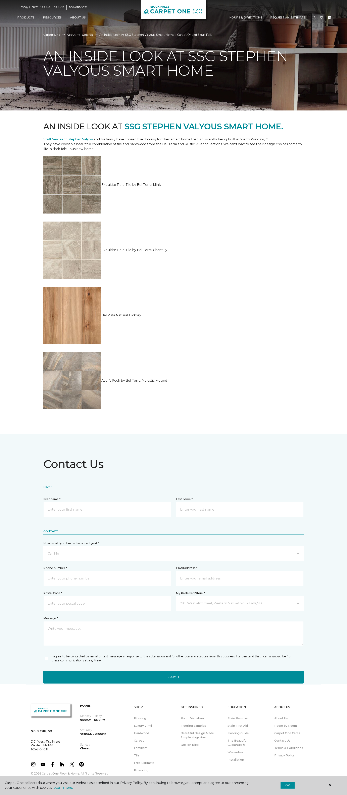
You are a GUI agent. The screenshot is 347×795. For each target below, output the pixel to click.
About (71, 35)
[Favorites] (322, 17)
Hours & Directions (245, 17)
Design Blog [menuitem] (190, 745)
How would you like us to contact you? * (71, 543)
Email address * (186, 568)
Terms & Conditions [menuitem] (288, 748)
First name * (51, 499)
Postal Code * (52, 593)
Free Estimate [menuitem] (144, 763)
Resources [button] (52, 17)
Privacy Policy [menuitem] (284, 755)
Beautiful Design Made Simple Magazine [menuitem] (197, 735)
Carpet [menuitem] (139, 740)
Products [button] (26, 17)
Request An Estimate (288, 17)
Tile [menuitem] (136, 755)
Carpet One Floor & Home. (61, 773)
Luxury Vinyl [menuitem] (143, 726)
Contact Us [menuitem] (282, 740)
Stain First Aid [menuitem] (238, 726)
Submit (173, 677)
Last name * (184, 499)
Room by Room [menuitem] (285, 726)
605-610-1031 (78, 7)
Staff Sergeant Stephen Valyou (68, 139)
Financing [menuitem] (141, 770)
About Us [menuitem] (281, 718)
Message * (50, 618)
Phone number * (55, 568)
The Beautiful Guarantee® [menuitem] (237, 743)
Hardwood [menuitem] (141, 733)
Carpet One (51, 35)
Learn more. (63, 788)
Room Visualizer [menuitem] (192, 718)
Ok (287, 785)
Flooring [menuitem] (140, 718)
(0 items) (329, 17)
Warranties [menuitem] (235, 752)
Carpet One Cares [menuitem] (287, 733)
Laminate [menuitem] (141, 748)
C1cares (87, 35)
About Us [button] (78, 17)
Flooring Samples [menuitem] (193, 726)
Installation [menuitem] (236, 759)
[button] (314, 17)
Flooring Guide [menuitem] (238, 733)
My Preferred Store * (190, 593)
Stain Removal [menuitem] (238, 718)
